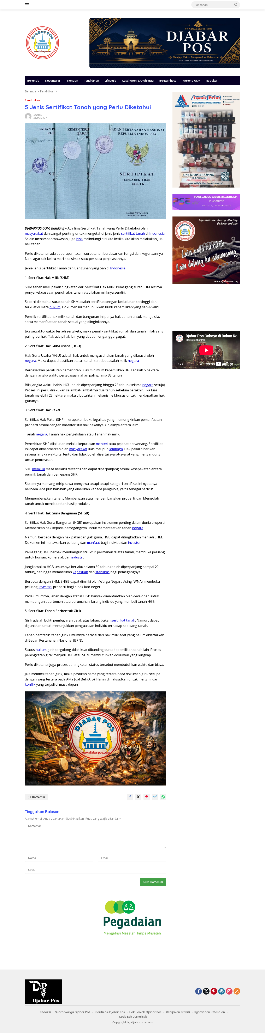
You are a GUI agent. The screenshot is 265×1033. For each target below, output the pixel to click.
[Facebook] (198, 991)
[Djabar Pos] (42, 42)
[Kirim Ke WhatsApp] (163, 797)
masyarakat (34, 233)
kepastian (80, 572)
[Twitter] (206, 991)
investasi (45, 587)
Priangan (72, 80)
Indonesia (157, 233)
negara (30, 360)
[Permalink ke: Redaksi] (28, 116)
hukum (54, 307)
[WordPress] (221, 991)
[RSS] (237, 991)
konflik (30, 684)
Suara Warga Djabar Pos (72, 1012)
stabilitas (102, 572)
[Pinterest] (214, 991)
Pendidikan (91, 80)
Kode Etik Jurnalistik (133, 1017)
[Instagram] (229, 991)
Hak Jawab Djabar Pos (145, 1012)
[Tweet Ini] (138, 797)
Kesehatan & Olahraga (138, 80)
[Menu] (27, 4)
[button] (236, 4)
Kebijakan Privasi (178, 1012)
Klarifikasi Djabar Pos (110, 1012)
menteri (102, 443)
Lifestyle (110, 80)
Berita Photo (168, 80)
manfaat (93, 542)
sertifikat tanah (133, 233)
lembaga (116, 449)
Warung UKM (191, 80)
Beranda (33, 80)
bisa (79, 239)
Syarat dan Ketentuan (209, 1012)
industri (77, 557)
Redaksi (211, 80)
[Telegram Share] (155, 797)
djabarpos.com (142, 1022)
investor (134, 542)
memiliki (38, 469)
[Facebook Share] (130, 797)
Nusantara (52, 80)
